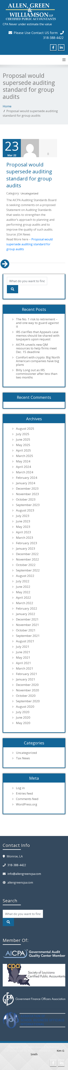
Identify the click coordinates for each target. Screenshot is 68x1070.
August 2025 (25, 428)
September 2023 (28, 505)
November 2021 (27, 625)
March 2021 (24, 668)
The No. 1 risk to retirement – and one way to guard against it (37, 322)
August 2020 (25, 706)
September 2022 (28, 570)
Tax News (23, 758)
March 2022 (24, 603)
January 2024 (25, 483)
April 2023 (23, 532)
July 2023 (22, 516)
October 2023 (26, 499)
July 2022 (22, 581)
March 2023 (24, 537)
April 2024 (23, 467)
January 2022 (25, 614)
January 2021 (25, 679)
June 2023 (23, 521)
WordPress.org (26, 804)
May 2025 (23, 445)
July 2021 (22, 646)
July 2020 (22, 712)
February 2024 (26, 477)
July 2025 (22, 434)
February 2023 (26, 543)
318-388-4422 (53, 37)
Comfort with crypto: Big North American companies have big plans (38, 361)
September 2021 (28, 636)
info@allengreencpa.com (24, 874)
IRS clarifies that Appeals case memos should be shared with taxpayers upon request (37, 335)
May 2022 (23, 592)
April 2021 (23, 663)
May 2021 (23, 657)
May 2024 (23, 461)
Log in (20, 788)
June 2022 (23, 587)
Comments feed (27, 799)
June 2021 (23, 652)
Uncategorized (29, 193)
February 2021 (26, 674)
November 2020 (27, 690)
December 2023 (27, 488)
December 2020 (27, 685)
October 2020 (26, 696)
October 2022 (26, 565)
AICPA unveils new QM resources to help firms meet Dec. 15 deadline (36, 348)
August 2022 (25, 576)
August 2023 (25, 510)
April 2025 (23, 450)
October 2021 (26, 630)
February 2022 (26, 608)
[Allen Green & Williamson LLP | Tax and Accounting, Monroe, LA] (30, 11)
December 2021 (27, 619)
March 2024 (24, 472)
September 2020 (28, 701)
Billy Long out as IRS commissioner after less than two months (36, 373)
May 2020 (23, 723)
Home (7, 106)
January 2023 (25, 548)
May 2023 (23, 527)
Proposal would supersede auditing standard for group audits (29, 175)
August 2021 (25, 641)
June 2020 (23, 717)
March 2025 (24, 456)
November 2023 (27, 494)
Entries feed (24, 793)
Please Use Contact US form (36, 33)
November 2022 (27, 559)
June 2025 (23, 439)
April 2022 (23, 597)
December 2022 (27, 554)
